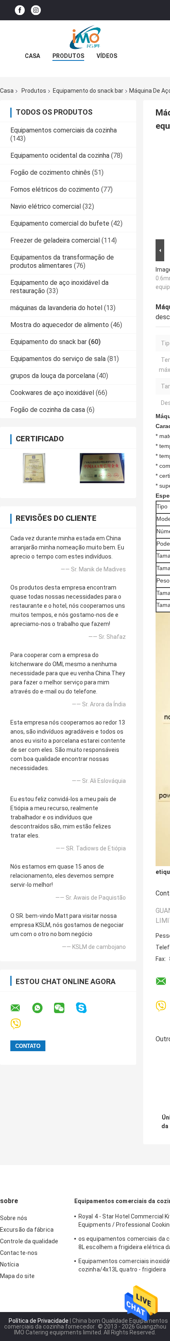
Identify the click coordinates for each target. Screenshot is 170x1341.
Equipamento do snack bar (88, 90)
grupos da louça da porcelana (52, 376)
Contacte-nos (19, 1253)
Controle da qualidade (29, 1241)
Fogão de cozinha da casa (47, 410)
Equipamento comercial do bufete (59, 223)
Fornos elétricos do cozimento (54, 189)
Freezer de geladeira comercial (55, 240)
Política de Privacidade (38, 1320)
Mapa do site (17, 1276)
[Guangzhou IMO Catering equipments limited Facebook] (19, 10)
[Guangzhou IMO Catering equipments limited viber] (20, 1024)
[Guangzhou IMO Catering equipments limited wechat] (64, 1008)
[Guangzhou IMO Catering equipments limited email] (20, 1008)
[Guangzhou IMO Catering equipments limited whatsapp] (42, 1008)
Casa (32, 56)
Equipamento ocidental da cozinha (59, 155)
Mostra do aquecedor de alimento (59, 325)
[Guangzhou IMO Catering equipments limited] (85, 36)
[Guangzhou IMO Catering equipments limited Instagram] (35, 10)
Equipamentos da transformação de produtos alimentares (62, 261)
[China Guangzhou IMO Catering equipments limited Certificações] (34, 468)
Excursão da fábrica (27, 1229)
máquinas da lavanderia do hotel (56, 308)
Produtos (68, 56)
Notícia (9, 1264)
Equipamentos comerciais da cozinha (63, 130)
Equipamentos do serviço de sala (58, 359)
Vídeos (107, 56)
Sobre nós (13, 1218)
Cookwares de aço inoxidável (52, 393)
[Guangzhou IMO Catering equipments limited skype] (86, 1008)
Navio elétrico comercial (45, 206)
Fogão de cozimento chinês (50, 172)
